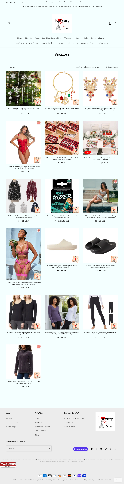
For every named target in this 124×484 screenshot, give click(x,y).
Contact (38, 418)
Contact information (104, 480)
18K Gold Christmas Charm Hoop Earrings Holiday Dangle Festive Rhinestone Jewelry (62, 109)
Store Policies (69, 427)
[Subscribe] (49, 448)
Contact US (68, 422)
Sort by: (79, 67)
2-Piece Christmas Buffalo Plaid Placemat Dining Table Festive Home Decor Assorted (62, 158)
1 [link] (45, 399)
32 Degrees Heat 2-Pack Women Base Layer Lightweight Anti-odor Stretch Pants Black (100, 333)
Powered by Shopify (37, 480)
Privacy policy (63, 480)
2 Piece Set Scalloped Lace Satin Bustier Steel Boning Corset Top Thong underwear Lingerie (24, 167)
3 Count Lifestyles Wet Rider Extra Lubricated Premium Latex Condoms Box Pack (62, 217)
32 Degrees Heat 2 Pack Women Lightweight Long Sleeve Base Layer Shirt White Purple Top (62, 333)
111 (72, 399)
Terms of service (75, 480)
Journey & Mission (42, 427)
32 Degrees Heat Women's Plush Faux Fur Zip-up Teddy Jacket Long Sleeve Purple (23, 382)
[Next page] (79, 399)
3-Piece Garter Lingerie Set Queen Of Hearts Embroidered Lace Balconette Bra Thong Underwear (23, 283)
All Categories (12, 422)
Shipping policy (89, 480)
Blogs (37, 435)
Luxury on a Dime (24, 480)
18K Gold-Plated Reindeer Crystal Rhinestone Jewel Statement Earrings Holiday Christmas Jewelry (100, 109)
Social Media (40, 431)
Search (9, 418)
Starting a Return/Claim (74, 418)
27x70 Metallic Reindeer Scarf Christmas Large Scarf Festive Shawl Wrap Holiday (23, 217)
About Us (39, 422)
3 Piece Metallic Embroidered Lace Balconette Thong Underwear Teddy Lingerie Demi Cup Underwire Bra (100, 217)
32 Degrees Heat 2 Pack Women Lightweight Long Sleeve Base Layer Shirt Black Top (23, 333)
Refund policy (51, 480)
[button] (9, 23)
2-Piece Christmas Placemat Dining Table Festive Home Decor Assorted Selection (100, 158)
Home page (11, 427)
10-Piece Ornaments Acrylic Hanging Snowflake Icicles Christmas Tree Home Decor (24, 109)
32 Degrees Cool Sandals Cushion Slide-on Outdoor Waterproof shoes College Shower (62, 266)
